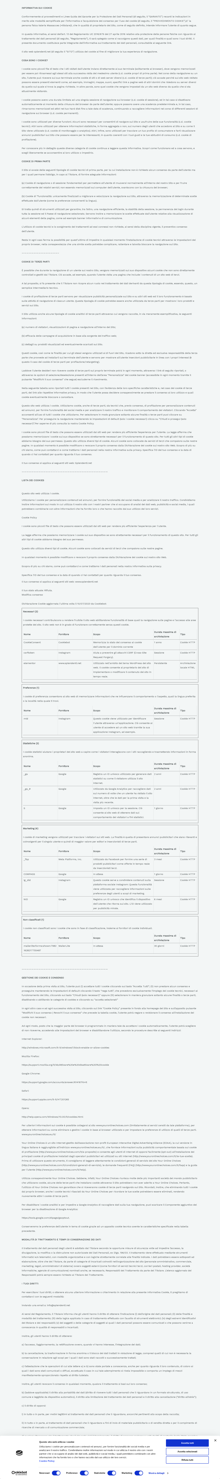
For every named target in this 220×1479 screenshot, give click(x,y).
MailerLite (64, 945)
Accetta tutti (187, 1443)
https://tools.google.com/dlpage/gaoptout (45, 1217)
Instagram (64, 652)
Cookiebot (100, 603)
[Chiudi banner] (215, 1440)
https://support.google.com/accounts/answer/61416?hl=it (54, 1082)
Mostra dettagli (157, 1473)
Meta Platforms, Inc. (70, 859)
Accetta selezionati (187, 1451)
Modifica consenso (32, 594)
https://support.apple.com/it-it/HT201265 (45, 1099)
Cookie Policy (47, 1461)
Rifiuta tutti (187, 1460)
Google (62, 774)
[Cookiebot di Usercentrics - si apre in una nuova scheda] (19, 1473)
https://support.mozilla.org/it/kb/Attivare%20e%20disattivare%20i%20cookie (65, 1064)
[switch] (84, 1473)
